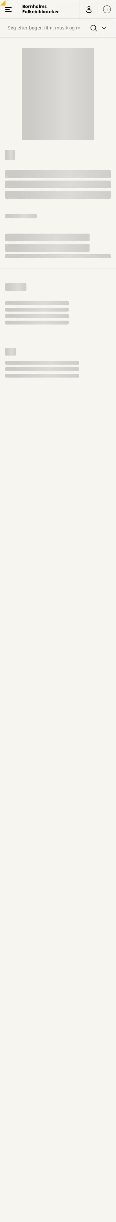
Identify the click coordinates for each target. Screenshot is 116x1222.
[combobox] (58, 28)
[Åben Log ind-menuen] (89, 9)
